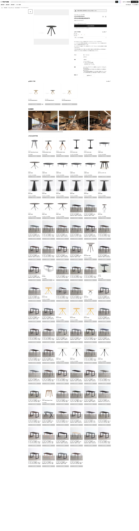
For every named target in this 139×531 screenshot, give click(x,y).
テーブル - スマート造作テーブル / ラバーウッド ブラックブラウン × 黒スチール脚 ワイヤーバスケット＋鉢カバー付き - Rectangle (62, 298)
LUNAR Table (100, 152)
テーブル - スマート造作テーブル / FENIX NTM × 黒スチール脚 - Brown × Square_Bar (48, 360)
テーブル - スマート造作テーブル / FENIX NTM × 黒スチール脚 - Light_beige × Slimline (75, 442)
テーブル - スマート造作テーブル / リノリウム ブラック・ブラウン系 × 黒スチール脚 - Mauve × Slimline (48, 380)
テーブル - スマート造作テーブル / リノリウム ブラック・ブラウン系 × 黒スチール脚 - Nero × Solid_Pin (34, 360)
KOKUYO (29, 171)
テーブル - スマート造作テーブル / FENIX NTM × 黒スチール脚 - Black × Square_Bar (104, 256)
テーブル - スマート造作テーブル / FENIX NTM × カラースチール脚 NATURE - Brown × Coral (47, 463)
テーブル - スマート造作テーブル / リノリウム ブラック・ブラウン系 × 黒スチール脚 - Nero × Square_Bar (104, 422)
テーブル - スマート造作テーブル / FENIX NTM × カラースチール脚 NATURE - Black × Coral (47, 442)
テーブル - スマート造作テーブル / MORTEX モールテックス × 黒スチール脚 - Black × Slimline (76, 236)
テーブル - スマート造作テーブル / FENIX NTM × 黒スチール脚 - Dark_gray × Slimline (89, 215)
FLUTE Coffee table (73, 152)
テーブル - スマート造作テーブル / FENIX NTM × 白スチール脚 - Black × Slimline (76, 380)
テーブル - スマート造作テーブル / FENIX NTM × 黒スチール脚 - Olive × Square (90, 442)
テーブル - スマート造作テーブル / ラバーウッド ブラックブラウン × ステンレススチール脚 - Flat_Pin (104, 380)
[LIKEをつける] (40, 84)
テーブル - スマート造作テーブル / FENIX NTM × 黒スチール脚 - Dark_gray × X (47, 422)
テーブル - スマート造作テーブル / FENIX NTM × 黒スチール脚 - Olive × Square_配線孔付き (104, 298)
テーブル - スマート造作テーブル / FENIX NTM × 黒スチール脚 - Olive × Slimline (34, 236)
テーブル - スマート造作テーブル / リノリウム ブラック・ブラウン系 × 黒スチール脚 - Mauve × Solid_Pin (76, 463)
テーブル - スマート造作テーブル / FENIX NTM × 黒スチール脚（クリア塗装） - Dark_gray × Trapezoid (62, 339)
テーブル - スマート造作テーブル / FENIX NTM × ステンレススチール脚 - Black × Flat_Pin (104, 401)
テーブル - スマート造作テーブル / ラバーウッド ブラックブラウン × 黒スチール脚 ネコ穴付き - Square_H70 (62, 380)
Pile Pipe (43, 276)
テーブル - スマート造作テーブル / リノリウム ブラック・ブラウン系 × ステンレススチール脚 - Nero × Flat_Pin (62, 422)
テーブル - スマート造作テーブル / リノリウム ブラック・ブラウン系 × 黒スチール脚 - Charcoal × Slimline (76, 298)
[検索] (116, 2)
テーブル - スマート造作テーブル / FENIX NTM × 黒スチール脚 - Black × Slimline (76, 215)
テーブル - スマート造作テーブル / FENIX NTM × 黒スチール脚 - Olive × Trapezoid (48, 318)
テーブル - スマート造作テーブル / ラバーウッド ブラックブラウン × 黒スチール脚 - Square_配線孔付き (34, 442)
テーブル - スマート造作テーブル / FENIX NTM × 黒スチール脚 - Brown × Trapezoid (34, 256)
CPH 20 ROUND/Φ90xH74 (79, 16)
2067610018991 (79, 20)
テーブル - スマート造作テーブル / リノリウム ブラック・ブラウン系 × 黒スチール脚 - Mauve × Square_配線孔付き (34, 422)
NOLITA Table (44, 296)
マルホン (99, 171)
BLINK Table (30, 172)
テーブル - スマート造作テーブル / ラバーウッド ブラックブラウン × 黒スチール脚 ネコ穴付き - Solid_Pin (90, 277)
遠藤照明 (99, 275)
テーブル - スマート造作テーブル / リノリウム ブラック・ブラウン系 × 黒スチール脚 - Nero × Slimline (62, 277)
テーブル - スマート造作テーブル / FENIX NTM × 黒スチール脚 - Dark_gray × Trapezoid (75, 256)
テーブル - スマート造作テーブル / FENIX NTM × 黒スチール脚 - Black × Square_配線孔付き (62, 256)
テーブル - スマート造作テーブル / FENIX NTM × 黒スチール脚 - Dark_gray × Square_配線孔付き (34, 318)
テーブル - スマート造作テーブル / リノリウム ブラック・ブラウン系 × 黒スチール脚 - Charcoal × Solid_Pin (62, 401)
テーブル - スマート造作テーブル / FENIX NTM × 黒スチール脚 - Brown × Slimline (62, 236)
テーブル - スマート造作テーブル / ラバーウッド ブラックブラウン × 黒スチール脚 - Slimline (48, 236)
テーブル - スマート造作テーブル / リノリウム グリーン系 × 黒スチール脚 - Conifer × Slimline (76, 401)
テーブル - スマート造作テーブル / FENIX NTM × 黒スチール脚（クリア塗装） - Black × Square (90, 401)
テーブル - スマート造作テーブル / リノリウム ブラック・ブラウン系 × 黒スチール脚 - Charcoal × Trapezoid (34, 401)
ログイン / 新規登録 (126, 1)
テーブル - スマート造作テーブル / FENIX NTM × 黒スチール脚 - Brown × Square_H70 (76, 422)
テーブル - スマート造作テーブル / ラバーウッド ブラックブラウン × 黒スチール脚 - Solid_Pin (48, 256)
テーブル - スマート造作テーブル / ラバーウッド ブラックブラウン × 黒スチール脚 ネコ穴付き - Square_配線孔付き (104, 443)
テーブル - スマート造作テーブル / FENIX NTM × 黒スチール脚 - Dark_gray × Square (61, 463)
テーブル (99, 276)
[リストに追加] (42, 84)
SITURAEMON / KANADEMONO (74, 213)
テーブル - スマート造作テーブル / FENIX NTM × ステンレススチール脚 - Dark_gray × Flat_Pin (34, 380)
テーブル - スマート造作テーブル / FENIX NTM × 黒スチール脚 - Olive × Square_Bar (104, 318)
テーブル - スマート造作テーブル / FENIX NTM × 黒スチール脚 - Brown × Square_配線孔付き (90, 380)
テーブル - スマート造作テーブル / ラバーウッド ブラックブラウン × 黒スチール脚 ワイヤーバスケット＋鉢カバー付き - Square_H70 (34, 464)
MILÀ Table (100, 214)
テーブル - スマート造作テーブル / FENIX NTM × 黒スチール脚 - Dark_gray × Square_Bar (75, 339)
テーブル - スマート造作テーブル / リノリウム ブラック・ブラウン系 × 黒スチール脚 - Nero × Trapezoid (90, 339)
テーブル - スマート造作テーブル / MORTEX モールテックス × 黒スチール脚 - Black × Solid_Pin (34, 298)
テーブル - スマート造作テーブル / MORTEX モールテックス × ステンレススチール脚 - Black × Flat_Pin (90, 422)
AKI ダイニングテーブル (102, 172)
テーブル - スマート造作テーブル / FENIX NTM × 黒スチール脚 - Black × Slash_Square (62, 442)
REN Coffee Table (87, 255)
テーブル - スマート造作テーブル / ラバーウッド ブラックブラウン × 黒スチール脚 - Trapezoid (76, 277)
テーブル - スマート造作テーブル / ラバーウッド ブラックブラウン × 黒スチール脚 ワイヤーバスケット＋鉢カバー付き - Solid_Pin (48, 340)
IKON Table (30, 193)
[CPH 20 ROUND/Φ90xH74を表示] (78, 34)
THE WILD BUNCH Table (46, 152)
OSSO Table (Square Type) (47, 400)
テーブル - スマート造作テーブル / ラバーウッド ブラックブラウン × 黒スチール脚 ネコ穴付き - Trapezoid (34, 339)
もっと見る (104, 31)
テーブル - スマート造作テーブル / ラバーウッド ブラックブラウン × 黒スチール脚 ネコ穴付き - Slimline (104, 236)
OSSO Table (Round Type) (33, 152)
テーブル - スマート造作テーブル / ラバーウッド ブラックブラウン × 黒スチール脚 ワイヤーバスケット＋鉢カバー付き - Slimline (90, 360)
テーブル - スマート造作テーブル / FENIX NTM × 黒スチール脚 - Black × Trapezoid (90, 236)
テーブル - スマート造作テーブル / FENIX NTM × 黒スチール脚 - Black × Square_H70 (34, 277)
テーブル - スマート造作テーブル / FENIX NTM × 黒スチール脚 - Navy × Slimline (104, 339)
